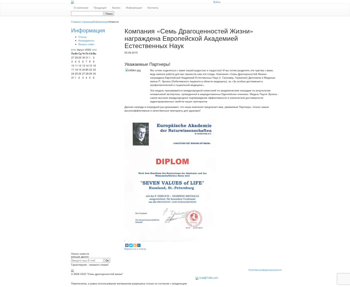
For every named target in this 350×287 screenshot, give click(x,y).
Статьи (82, 37)
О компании (81, 7)
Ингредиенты (86, 40)
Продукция (100, 7)
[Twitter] (131, 245)
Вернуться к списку (135, 248)
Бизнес (116, 7)
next (94, 49)
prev (73, 49)
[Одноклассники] (135, 245)
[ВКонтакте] (127, 245)
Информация (134, 7)
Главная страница (82, 21)
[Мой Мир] (139, 245)
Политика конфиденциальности (265, 270)
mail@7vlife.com (208, 278)
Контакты (152, 7)
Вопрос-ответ (86, 44)
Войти (216, 2)
